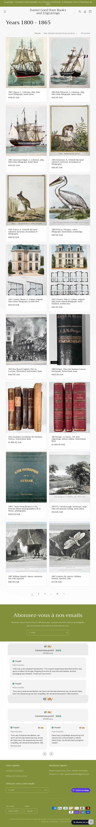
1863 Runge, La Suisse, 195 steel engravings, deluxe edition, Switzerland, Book (69, 439)
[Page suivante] (63, 593)
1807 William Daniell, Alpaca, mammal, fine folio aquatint (25, 578)
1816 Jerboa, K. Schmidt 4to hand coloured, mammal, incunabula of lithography (22, 232)
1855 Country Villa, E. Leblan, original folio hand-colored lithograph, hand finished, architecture (68, 302)
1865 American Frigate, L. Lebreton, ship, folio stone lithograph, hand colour (26, 161)
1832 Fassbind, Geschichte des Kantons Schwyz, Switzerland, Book (25, 438)
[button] (4, 11)
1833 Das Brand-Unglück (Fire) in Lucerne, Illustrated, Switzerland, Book (25, 370)
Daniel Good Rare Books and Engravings (28, 819)
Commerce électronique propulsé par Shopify (55, 819)
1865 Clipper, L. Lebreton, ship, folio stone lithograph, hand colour (24, 93)
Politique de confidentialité (49, 821)
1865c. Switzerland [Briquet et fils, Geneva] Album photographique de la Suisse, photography (24, 509)
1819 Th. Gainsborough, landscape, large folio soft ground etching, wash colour (69, 508)
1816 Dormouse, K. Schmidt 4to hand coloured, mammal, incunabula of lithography (68, 162)
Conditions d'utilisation (14, 771)
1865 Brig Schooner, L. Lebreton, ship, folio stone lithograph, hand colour (68, 93)
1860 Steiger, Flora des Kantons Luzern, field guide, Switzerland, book (69, 370)
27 (57, 594)
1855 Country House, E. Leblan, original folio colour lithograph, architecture (25, 301)
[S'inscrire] (66, 632)
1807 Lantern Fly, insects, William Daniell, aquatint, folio (66, 578)
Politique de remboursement (17, 776)
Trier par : (38, 33)
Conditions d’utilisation (67, 821)
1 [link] (32, 594)
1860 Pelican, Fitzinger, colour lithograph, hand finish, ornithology (67, 231)
